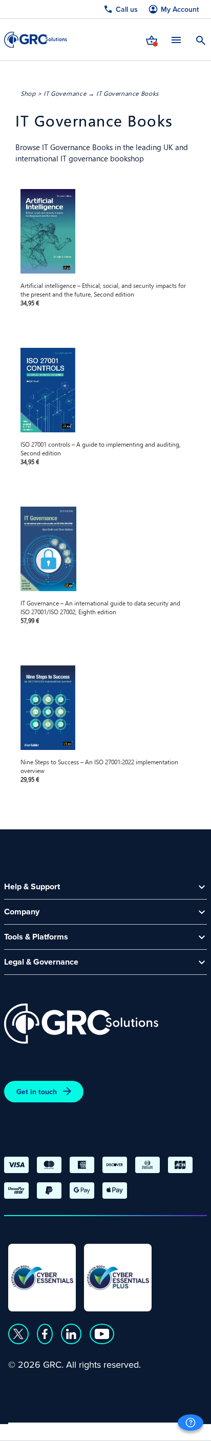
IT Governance (65, 93)
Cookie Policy (102, 1428)
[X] (18, 1334)
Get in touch (36, 1092)
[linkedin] (71, 1334)
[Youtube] (102, 1334)
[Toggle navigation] (176, 39)
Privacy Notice (36, 1428)
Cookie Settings (170, 1428)
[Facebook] (45, 1334)
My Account (180, 9)
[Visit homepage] (35, 39)
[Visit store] (151, 39)
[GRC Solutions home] (81, 1024)
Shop (27, 93)
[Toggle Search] (201, 39)
